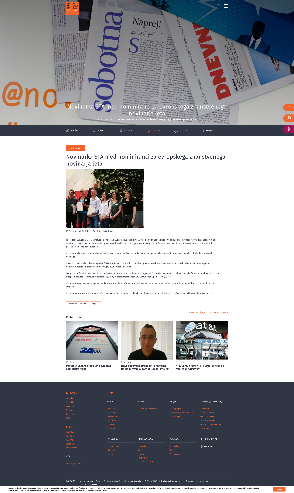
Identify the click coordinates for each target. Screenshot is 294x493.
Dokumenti (112, 417)
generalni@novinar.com (198, 481)
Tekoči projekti (175, 409)
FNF (69, 427)
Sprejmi (279, 489)
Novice (108, 119)
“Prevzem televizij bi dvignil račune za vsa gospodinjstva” (200, 367)
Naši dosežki (112, 409)
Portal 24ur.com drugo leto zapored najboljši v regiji (89, 367)
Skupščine (111, 413)
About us (111, 428)
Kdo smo (111, 424)
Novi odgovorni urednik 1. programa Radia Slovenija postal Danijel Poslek (145, 367)
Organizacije (174, 454)
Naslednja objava (218, 312)
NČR (68, 456)
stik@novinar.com (89, 485)
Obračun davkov (207, 417)
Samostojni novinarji (211, 401)
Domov (99, 119)
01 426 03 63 (152, 481)
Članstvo (143, 401)
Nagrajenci (143, 458)
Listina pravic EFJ (207, 420)
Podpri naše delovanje (147, 409)
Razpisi (110, 454)
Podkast (208, 446)
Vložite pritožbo (73, 463)
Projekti (173, 401)
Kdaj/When (71, 440)
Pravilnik (142, 446)
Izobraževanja (113, 446)
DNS (110, 393)
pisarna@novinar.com (172, 481)
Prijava (141, 454)
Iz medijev (119, 119)
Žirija (140, 450)
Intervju (183, 130)
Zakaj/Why (70, 444)
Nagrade (111, 450)
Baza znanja (174, 417)
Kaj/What (70, 432)
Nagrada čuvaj (145, 439)
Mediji (171, 450)
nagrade (95, 304)
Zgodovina (111, 420)
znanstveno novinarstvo (77, 304)
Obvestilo (128, 130)
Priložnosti (113, 439)
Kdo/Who (70, 436)
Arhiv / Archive (72, 448)
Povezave (174, 439)
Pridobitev (204, 409)
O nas (110, 401)
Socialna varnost (207, 413)
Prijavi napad (211, 439)
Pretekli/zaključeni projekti (181, 413)
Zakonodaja (174, 446)
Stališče (74, 130)
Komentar (211, 130)
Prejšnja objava (198, 312)
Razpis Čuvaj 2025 (145, 462)
